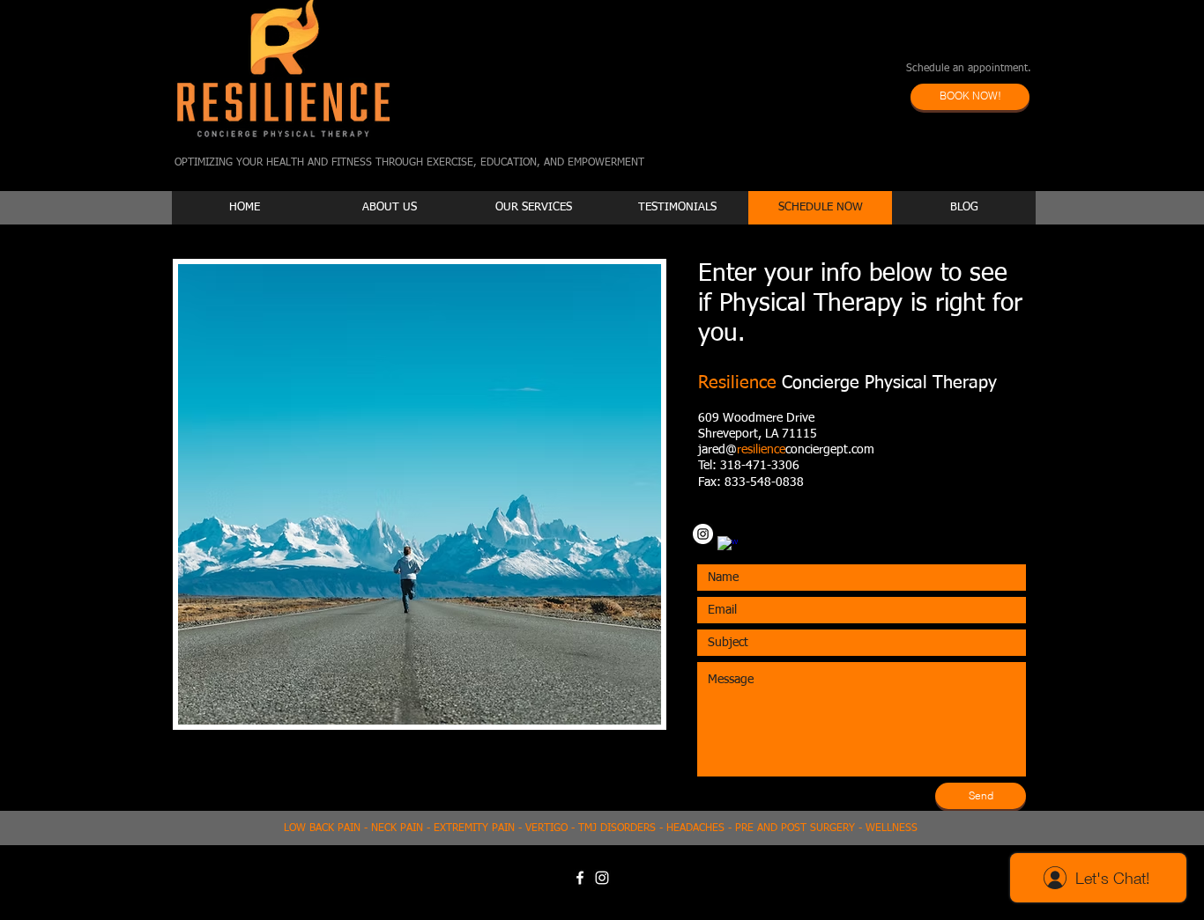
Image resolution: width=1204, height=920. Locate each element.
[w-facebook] (727, 546)
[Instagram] (703, 534)
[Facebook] (580, 878)
